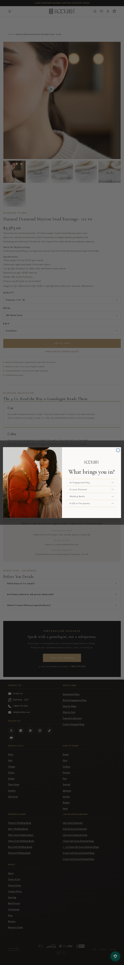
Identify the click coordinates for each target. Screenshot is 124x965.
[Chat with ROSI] (115, 956)
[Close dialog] (118, 450)
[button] (91, 482)
